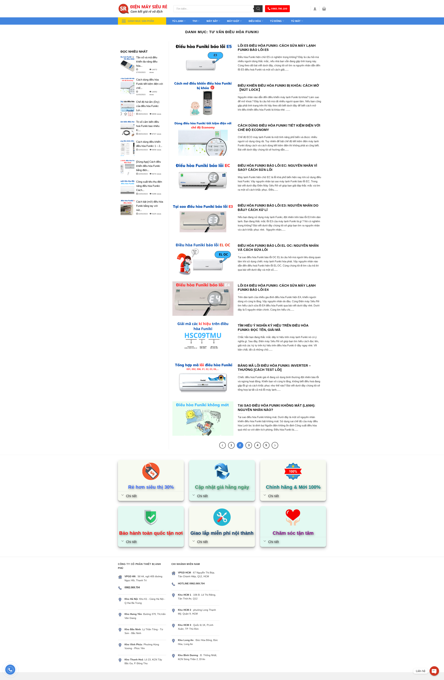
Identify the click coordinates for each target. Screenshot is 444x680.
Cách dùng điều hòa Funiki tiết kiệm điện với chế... (149, 83)
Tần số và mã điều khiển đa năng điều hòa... (146, 61)
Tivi (195, 21)
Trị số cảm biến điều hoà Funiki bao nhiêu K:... (147, 126)
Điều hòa (255, 21)
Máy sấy (212, 21)
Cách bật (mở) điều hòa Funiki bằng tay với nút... (149, 205)
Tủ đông (276, 21)
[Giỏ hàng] (324, 8)
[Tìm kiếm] (258, 8)
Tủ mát (296, 21)
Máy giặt (233, 21)
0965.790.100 (279, 8)
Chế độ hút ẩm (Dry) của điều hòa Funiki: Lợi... (147, 106)
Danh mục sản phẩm (141, 21)
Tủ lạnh (177, 21)
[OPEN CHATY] (434, 671)
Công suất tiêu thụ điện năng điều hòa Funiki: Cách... (149, 185)
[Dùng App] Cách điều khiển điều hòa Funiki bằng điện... (148, 166)
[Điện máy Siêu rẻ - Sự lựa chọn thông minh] (143, 8)
